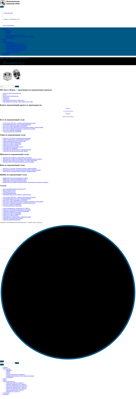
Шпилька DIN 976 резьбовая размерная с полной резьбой (18, 161)
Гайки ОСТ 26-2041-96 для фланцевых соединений (17, 138)
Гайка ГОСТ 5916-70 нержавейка (12, 142)
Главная (5, 28)
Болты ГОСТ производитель (10, 96)
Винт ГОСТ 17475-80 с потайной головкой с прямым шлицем (20, 168)
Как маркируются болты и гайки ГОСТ (13, 100)
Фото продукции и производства (12, 93)
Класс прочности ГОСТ (9, 190)
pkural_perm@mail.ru (8, 25)
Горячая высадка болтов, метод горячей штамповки (20, 36)
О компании (6, 53)
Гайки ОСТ (6, 99)
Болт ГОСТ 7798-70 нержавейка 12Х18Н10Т (15, 126)
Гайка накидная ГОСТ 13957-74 (15, 50)
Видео (5, 94)
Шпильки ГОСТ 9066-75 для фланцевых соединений (17, 157)
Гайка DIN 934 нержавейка (10, 148)
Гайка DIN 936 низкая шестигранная (13, 146)
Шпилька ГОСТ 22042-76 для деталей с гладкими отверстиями (20, 160)
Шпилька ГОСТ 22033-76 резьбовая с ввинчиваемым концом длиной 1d (22, 159)
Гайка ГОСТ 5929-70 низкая (10, 145)
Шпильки (8, 31)
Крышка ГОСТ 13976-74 (13, 52)
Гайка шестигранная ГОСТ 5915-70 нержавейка (16, 211)
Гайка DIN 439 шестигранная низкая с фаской (15, 151)
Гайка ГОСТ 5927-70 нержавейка (12, 144)
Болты (5, 39)
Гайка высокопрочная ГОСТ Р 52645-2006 (14, 141)
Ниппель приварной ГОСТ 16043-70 (16, 45)
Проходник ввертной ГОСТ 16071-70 (16, 48)
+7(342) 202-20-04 (8, 13)
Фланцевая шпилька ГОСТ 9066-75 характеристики (17, 194)
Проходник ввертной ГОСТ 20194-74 (16, 49)
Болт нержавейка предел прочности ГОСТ (14, 189)
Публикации (9, 38)
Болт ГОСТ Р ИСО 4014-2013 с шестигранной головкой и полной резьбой (23, 127)
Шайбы (8, 32)
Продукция (6, 29)
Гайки (4, 40)
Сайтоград (39, 222)
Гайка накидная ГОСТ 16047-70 (15, 43)
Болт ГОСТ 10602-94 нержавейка (12, 130)
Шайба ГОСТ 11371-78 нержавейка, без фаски (15, 178)
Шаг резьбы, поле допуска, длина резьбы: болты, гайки (18, 101)
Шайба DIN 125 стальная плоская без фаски (15, 181)
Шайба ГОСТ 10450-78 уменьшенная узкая (14, 179)
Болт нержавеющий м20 (9, 193)
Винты (8, 33)
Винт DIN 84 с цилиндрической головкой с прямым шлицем (19, 171)
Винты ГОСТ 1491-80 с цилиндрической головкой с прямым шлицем (22, 170)
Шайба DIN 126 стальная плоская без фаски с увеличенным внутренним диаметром (25, 182)
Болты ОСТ (6, 97)
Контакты (5, 55)
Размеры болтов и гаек (9, 191)
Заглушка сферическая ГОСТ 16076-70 (16, 46)
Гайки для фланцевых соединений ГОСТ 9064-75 (16, 139)
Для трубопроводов (8, 42)
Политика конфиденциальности (11, 219)
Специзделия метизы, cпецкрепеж (15, 35)
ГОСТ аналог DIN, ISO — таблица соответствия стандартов (19, 123)
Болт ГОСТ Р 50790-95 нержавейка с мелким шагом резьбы (19, 128)
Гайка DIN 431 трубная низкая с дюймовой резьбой (17, 149)
